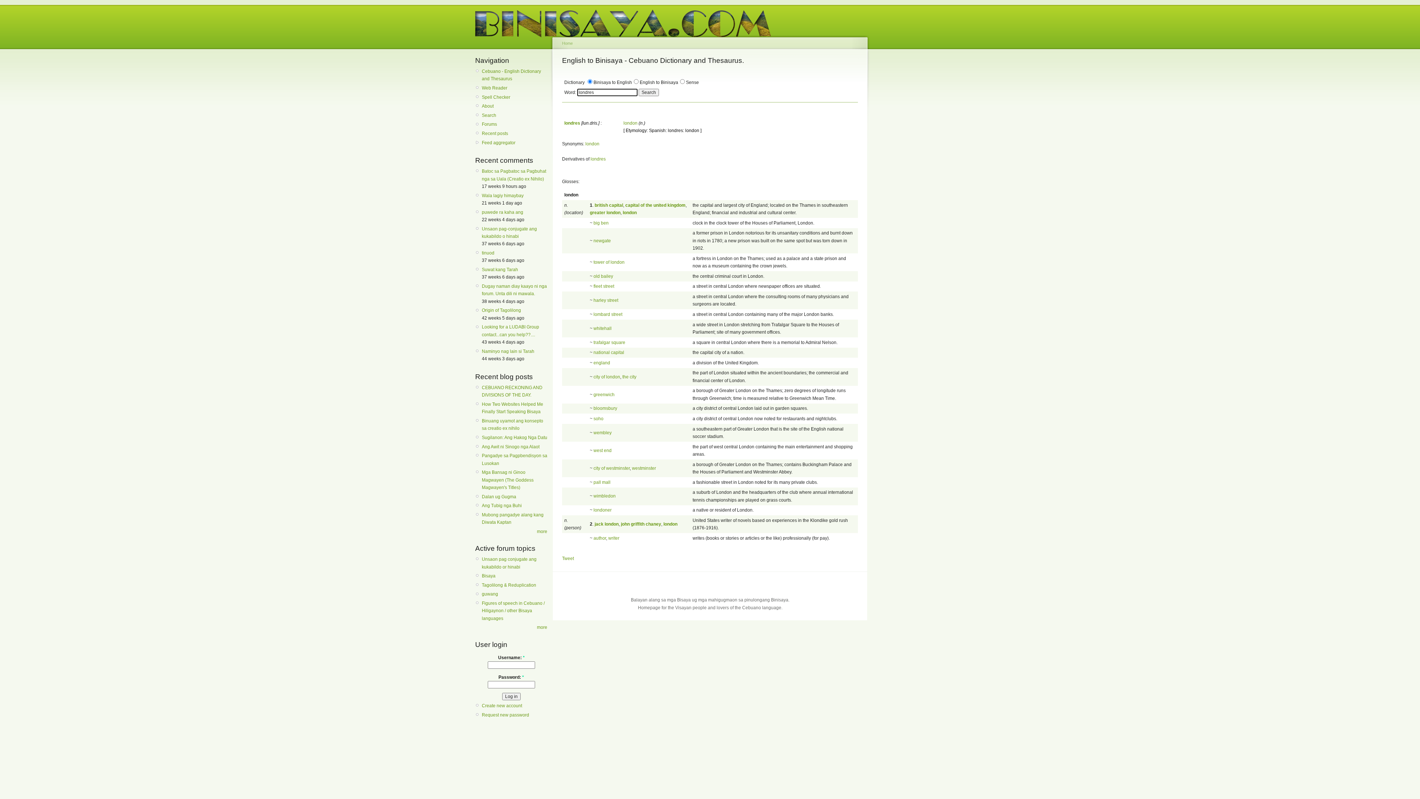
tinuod (488, 253)
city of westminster (612, 468)
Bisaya (489, 576)
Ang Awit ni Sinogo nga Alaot (511, 446)
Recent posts (495, 133)
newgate (602, 240)
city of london (607, 377)
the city (629, 377)
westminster (644, 468)
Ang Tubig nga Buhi (502, 505)
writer (613, 538)
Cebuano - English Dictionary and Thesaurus (511, 75)
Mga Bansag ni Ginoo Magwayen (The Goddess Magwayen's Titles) (508, 480)
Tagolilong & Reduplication (509, 585)
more (542, 531)
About (488, 106)
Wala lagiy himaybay (503, 195)
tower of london (609, 262)
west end (603, 450)
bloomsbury (605, 408)
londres (598, 159)
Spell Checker (496, 97)
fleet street (604, 286)
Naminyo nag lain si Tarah (508, 351)
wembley (603, 432)
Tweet (568, 558)
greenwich (604, 394)
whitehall (603, 328)
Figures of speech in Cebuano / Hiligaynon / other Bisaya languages (513, 611)
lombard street (608, 314)
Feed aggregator (498, 142)
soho (599, 418)
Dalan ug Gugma (499, 496)
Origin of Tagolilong (501, 310)
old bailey (603, 276)
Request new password (505, 715)
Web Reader (494, 88)
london (630, 123)
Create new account (502, 705)
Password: (511, 677)
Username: (511, 657)
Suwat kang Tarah (500, 269)
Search (489, 115)
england (602, 362)
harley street (606, 300)
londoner (603, 510)
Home (567, 43)
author (600, 538)
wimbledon (605, 496)
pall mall (602, 482)
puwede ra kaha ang (502, 212)
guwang (490, 594)
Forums (489, 124)
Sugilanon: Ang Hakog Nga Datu (514, 437)
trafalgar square (609, 342)
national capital (609, 352)
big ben (601, 223)
